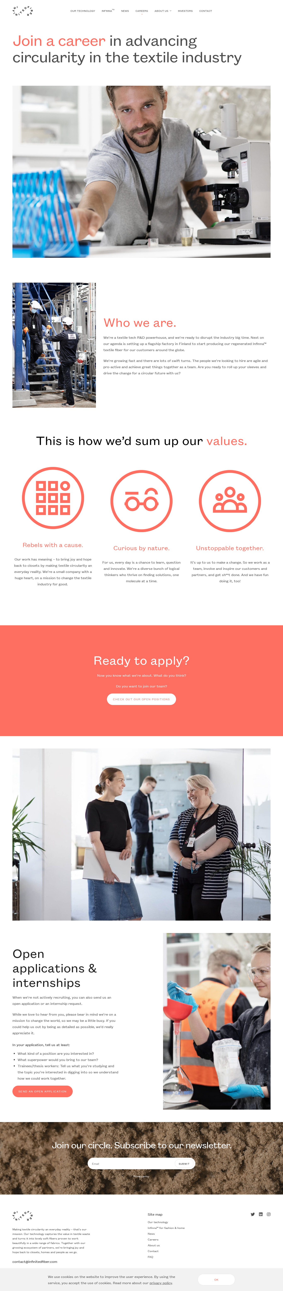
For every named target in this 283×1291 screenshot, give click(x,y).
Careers (141, 11)
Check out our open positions (141, 699)
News (125, 11)
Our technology (82, 11)
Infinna (108, 10)
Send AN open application (42, 1091)
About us (161, 11)
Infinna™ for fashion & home (166, 1228)
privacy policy (161, 1282)
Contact (205, 11)
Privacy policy (141, 1176)
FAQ (150, 1257)
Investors (185, 11)
